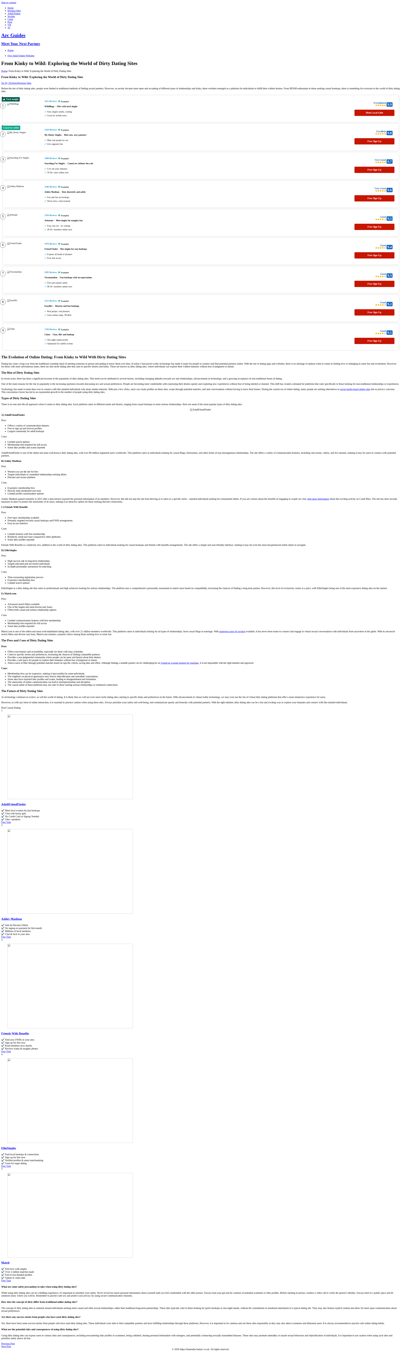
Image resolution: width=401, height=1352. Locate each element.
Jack (15, 83)
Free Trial (6, 822)
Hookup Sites (14, 10)
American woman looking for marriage (180, 663)
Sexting (11, 16)
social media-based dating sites (355, 389)
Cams (10, 19)
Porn (10, 22)
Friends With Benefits (15, 1033)
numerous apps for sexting (232, 631)
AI (9, 27)
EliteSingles (8, 1148)
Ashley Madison (11, 919)
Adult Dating (14, 13)
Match (5, 1262)
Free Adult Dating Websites (21, 55)
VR (9, 24)
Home (11, 8)
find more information (318, 499)
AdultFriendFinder (13, 804)
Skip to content (8, 2)
